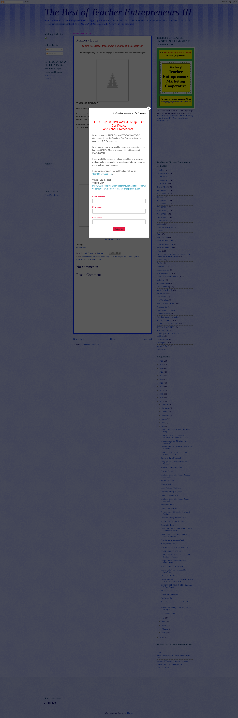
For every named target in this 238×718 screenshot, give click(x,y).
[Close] (149, 108)
